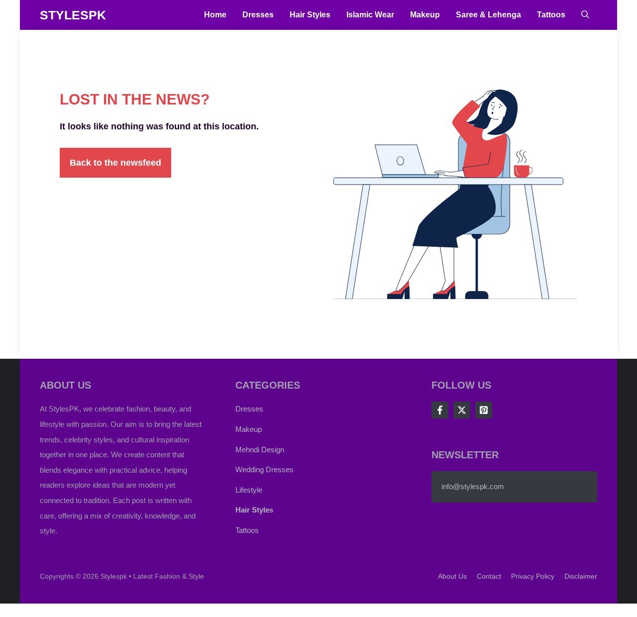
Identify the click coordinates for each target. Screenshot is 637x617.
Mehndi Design (259, 449)
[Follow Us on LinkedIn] (483, 410)
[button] (585, 15)
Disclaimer (580, 576)
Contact (489, 576)
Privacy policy (532, 576)
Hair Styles (310, 14)
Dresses (258, 14)
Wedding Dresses (264, 469)
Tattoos (551, 14)
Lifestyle (248, 490)
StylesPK (73, 15)
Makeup (425, 14)
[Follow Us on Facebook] (439, 410)
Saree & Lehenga (488, 14)
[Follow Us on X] (461, 410)
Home (215, 14)
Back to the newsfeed (115, 163)
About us (452, 576)
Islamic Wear (370, 14)
